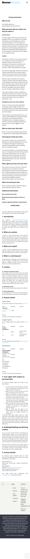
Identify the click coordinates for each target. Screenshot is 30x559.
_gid (3, 335)
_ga (3, 331)
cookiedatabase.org (6, 475)
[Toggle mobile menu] (27, 2)
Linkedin (23, 510)
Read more (25, 303)
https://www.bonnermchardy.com (20, 220)
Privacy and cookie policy (17, 535)
